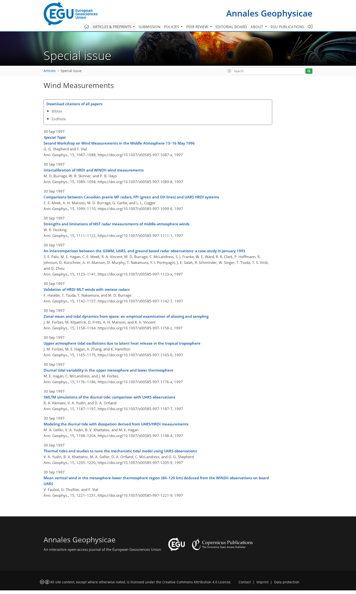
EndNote (59, 118)
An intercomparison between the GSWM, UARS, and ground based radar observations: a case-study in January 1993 (144, 250)
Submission (149, 26)
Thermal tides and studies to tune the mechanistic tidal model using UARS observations (120, 450)
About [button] (257, 26)
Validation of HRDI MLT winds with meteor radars (87, 289)
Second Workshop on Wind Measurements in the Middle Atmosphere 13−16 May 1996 (119, 140)
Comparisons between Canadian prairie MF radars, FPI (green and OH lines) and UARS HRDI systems (131, 197)
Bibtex (57, 111)
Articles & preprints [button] (112, 26)
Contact (245, 582)
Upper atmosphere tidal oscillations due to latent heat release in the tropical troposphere (122, 343)
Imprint (262, 582)
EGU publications (287, 26)
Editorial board (231, 26)
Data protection (286, 582)
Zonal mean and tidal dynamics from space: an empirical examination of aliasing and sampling (126, 316)
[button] (229, 71)
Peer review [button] (197, 26)
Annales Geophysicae (269, 13)
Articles (50, 71)
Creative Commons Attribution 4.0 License (196, 582)
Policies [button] (172, 26)
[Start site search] (308, 71)
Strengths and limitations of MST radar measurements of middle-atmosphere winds (116, 223)
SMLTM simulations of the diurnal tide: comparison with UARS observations (109, 397)
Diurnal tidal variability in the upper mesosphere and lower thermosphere (108, 370)
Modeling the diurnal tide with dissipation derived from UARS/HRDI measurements (116, 424)
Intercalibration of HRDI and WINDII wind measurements (94, 170)
